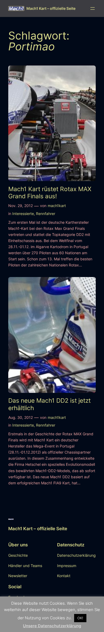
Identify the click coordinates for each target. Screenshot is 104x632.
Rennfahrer (45, 213)
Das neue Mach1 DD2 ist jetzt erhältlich (49, 404)
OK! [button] (80, 618)
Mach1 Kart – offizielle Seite (50, 8)
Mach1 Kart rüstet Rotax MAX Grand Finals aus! (49, 192)
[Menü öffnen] (92, 8)
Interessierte (23, 213)
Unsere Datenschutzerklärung (52, 625)
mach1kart (57, 205)
